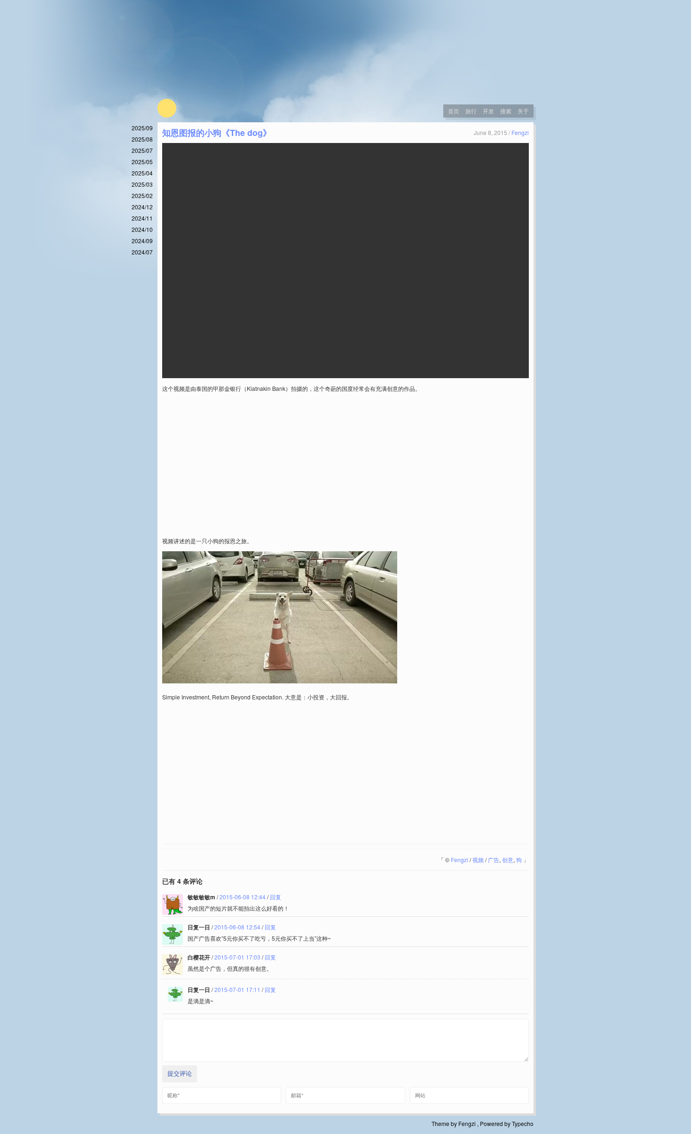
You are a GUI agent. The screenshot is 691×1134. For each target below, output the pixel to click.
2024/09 (142, 241)
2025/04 (142, 173)
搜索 (505, 111)
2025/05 (142, 162)
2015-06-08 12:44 (243, 897)
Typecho (523, 1123)
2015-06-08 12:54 (237, 927)
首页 (453, 111)
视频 (478, 860)
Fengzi (520, 132)
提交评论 (179, 1073)
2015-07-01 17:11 (237, 989)
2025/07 (142, 150)
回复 (275, 897)
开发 (488, 111)
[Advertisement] (345, 465)
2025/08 (142, 139)
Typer (166, 108)
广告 (493, 860)
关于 (523, 111)
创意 (507, 860)
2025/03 (142, 184)
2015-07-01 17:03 (237, 957)
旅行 (471, 111)
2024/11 (142, 218)
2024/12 (142, 207)
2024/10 (142, 229)
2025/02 (142, 195)
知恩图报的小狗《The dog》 (216, 133)
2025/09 (142, 128)
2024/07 (142, 252)
